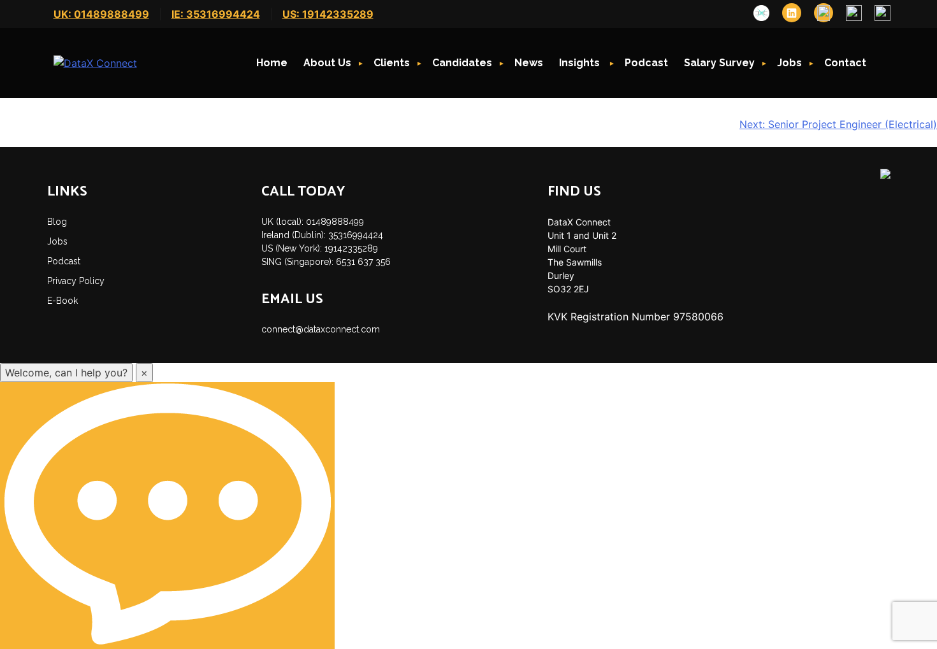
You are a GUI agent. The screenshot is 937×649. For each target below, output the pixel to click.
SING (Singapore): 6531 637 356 (326, 262)
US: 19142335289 (328, 14)
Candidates (462, 63)
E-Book (62, 301)
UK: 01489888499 (101, 14)
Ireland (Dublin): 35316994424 (322, 235)
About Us (327, 63)
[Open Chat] (167, 515)
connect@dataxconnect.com (320, 329)
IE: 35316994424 (215, 14)
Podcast (646, 63)
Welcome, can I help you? (66, 372)
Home (271, 63)
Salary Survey (719, 63)
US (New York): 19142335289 (319, 248)
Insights (580, 63)
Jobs (789, 63)
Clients (392, 63)
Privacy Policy (76, 281)
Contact (845, 63)
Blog (57, 222)
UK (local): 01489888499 (312, 222)
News (528, 63)
